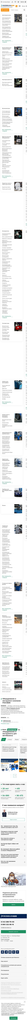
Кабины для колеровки (5, 468)
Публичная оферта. (5, 986)
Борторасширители (7, 79)
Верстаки (4, 388)
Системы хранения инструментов (6, 290)
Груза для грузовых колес (7, 55)
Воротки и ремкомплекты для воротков (6, 241)
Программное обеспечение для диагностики (6, 161)
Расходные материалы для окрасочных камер (6, 477)
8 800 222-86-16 (7, 924)
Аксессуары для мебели (6, 386)
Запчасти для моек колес (6, 420)
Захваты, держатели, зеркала (7, 259)
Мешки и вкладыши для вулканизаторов (7, 119)
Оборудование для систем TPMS (7, 158)
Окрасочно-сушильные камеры (7, 471)
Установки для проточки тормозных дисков (7, 567)
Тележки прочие (6, 397)
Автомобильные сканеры (6, 141)
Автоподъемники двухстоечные (6, 18)
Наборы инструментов (5, 281)
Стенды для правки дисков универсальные (7, 597)
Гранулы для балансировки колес (7, 52)
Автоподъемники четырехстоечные (6, 27)
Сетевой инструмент (7, 288)
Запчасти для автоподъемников (6, 34)
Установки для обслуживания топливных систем (6, 563)
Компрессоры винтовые (5, 330)
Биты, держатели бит (7, 236)
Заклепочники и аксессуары (6, 253)
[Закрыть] (24, 1001)
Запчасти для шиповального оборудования (5, 672)
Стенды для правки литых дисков (7, 600)
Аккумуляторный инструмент (6, 234)
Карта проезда (5, 939)
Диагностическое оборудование (6, 137)
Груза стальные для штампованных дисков (7, 68)
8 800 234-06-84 (16, 6)
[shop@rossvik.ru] (20, 6)
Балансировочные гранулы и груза (6, 48)
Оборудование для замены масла (7, 433)
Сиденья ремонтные (7, 392)
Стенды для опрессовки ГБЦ (6, 544)
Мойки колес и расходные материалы (6, 416)
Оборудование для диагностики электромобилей (7, 154)
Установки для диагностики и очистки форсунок (6, 171)
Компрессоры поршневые (5, 333)
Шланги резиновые (7, 689)
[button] (14, 775)
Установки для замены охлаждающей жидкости (5, 548)
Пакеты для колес (6, 189)
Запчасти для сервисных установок (5, 535)
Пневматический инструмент (6, 285)
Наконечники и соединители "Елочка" (6, 630)
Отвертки (4, 283)
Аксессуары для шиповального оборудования (6, 668)
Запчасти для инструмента (5, 256)
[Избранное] (15, 2)
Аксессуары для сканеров (6, 144)
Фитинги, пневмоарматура (6, 616)
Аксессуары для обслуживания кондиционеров (6, 531)
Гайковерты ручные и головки (7, 245)
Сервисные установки (5, 526)
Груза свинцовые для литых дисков (7, 61)
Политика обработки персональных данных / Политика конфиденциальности (12, 993)
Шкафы (4, 398)
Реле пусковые (5, 640)
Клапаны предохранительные (7, 627)
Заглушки (4, 622)
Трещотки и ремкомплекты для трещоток (6, 301)
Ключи (3, 273)
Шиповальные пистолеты (5, 676)
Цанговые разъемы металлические (6, 649)
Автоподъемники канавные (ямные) (6, 21)
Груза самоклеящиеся (6, 58)
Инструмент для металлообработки (7, 265)
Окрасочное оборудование (5, 460)
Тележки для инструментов (5, 394)
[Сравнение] (12, 2)
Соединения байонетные (5, 643)
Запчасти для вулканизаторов (6, 116)
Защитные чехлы (6, 187)
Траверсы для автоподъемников (6, 37)
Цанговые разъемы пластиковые (6, 652)
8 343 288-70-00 (7, 922)
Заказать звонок (13, 931)
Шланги (4, 682)
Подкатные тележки (7, 390)
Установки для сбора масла (7, 453)
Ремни (4, 505)
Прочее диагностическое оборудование (6, 165)
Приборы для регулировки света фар (7, 490)
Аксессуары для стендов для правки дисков (7, 588)
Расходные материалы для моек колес (7, 426)
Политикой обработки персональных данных (12, 1014)
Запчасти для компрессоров (5, 326)
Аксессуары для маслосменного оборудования (6, 438)
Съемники (4, 296)
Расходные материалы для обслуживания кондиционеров (6, 540)
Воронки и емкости (7, 238)
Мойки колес (5, 422)
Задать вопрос (13, 819)
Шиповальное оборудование (5, 663)
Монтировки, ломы (7, 278)
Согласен (13, 1018)
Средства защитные (7, 294)
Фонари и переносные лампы (7, 308)
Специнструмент (6, 292)
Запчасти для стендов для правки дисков (7, 592)
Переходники (5, 633)
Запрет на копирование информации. (10, 988)
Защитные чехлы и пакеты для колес (6, 184)
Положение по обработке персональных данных (13, 997)
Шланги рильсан (6, 691)
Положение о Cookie (6, 990)
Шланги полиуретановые (6, 687)
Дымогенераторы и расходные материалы (7, 150)
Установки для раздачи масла (5, 450)
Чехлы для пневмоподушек (6, 126)
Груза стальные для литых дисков (7, 64)
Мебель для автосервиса (5, 382)
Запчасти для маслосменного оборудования (6, 442)
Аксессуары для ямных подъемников (7, 31)
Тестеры (4, 168)
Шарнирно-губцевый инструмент (5, 312)
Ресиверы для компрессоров (5, 339)
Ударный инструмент (5, 305)
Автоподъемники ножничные (6, 24)
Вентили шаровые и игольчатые (7, 620)
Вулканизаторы (6, 108)
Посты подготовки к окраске (7, 474)
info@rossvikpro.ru (6, 927)
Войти (13, 904)
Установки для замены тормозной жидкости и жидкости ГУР (6, 554)
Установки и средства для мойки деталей (7, 572)
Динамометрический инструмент (7, 250)
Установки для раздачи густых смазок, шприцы (6, 446)
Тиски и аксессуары (7, 298)
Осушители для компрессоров (6, 336)
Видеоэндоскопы (6, 146)
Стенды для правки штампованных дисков (7, 604)
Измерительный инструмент (6, 262)
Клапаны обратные (6, 624)
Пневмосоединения (7, 638)
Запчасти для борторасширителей (7, 85)
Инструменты (5, 231)
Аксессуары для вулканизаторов (6, 112)
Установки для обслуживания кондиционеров (6, 559)
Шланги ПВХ (5, 684)
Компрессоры (5, 323)
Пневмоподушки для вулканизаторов (7, 123)
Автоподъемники (6, 15)
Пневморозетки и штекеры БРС (6, 636)
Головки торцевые (6, 247)
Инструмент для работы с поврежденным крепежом (6, 269)
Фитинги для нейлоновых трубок (7, 646)
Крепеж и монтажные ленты (6, 276)
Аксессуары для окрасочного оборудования (6, 464)
